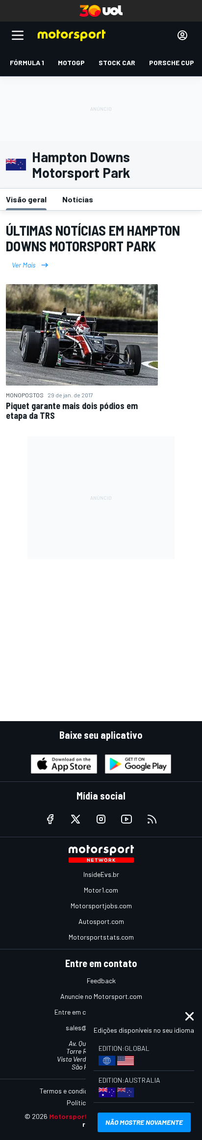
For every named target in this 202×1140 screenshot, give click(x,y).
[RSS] (152, 819)
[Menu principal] (17, 35)
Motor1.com (101, 890)
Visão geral (26, 199)
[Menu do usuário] (182, 35)
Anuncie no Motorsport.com (101, 996)
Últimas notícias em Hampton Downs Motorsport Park (93, 238)
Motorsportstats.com (101, 937)
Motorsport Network (83, 1116)
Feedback (101, 980)
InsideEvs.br (101, 874)
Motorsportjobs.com (101, 905)
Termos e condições (69, 1091)
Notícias (77, 199)
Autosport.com (101, 921)
